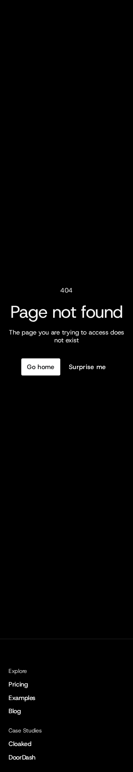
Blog (15, 711)
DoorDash (22, 757)
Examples (22, 698)
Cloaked (20, 744)
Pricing (18, 684)
